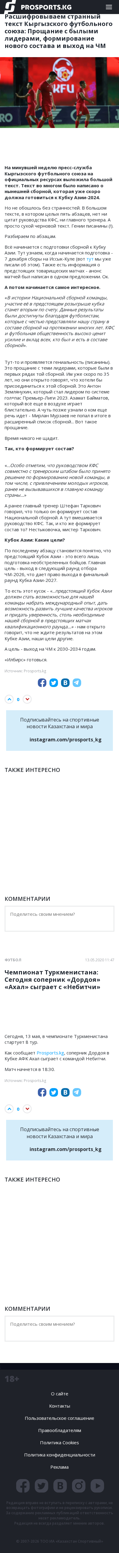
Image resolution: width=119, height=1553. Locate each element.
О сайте (59, 1393)
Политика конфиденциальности (59, 1455)
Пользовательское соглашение (59, 1418)
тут (90, 259)
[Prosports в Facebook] (23, 1486)
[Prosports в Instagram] (78, 1486)
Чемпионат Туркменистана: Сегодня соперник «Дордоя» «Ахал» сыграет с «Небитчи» (52, 980)
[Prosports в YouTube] (97, 1486)
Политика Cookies (59, 1442)
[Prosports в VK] (60, 1486)
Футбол (13, 960)
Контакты (59, 1406)
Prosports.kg (50, 1053)
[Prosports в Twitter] (41, 1486)
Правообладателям (59, 1430)
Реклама (59, 1467)
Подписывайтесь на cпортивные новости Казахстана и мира (61, 729)
